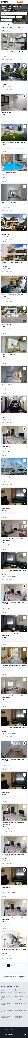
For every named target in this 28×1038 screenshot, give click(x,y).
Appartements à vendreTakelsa (20, 1014)
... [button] (19, 965)
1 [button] (8, 965)
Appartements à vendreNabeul (20, 1010)
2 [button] (11, 965)
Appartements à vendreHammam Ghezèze (19, 1000)
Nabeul (20, 17)
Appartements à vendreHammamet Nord (19, 1017)
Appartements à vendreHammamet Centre (5, 1017)
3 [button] (15, 965)
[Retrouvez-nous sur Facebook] (25, 1035)
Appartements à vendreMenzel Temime (7, 1011)
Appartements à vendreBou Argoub (6, 993)
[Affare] (4, 2)
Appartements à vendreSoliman (7, 1014)
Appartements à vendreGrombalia (5, 1000)
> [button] (23, 965)
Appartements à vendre (9, 17)
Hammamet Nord (7, 20)
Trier (10, 24)
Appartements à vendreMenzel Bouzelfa (20, 1007)
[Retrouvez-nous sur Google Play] (17, 1035)
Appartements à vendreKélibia (20, 1003)
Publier (21, 1)
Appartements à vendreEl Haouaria (6, 997)
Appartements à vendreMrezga (20, 1019)
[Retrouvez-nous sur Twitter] (23, 1035)
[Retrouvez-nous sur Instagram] (20, 1035)
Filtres (4, 24)
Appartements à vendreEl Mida (20, 996)
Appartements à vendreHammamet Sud (5, 1020)
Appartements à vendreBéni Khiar (20, 990)
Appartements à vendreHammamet (5, 1004)
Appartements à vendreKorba (6, 1006)
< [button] (4, 965)
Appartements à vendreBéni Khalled (6, 990)
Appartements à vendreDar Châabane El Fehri (20, 993)
